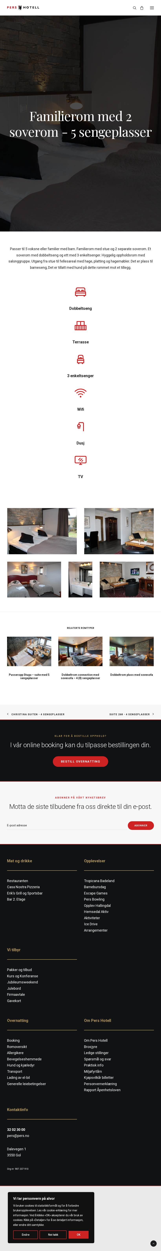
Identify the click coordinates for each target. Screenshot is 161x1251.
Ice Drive (91, 924)
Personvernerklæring (100, 1084)
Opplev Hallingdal (97, 906)
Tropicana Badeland (99, 881)
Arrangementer (96, 930)
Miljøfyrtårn (93, 1071)
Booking (13, 1040)
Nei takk (53, 1234)
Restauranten (17, 881)
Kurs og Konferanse (22, 976)
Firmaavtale (16, 994)
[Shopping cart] (140, 8)
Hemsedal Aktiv (96, 912)
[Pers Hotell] (23, 7)
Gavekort (14, 1001)
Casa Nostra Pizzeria (23, 887)
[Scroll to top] (153, 1243)
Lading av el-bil (18, 1077)
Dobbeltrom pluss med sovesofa (131, 674)
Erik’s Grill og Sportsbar (25, 893)
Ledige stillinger (96, 1053)
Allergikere (15, 1053)
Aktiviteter (92, 918)
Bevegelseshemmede (24, 1059)
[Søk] (132, 8)
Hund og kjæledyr (21, 1065)
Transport (14, 1071)
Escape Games (96, 893)
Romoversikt (17, 1047)
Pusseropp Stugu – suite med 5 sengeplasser (29, 676)
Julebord (14, 988)
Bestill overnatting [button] (80, 761)
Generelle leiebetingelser (26, 1084)
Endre (25, 1234)
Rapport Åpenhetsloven (102, 1090)
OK (78, 1234)
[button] (152, 8)
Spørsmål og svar (97, 1059)
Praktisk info (93, 1065)
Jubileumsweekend (22, 982)
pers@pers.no (18, 1136)
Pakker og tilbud (19, 970)
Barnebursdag (95, 887)
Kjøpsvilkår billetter (99, 1077)
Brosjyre (90, 1047)
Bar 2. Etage (16, 899)
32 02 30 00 (16, 1130)
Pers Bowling (94, 899)
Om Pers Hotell (96, 1040)
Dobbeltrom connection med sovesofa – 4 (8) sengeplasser (80, 676)
